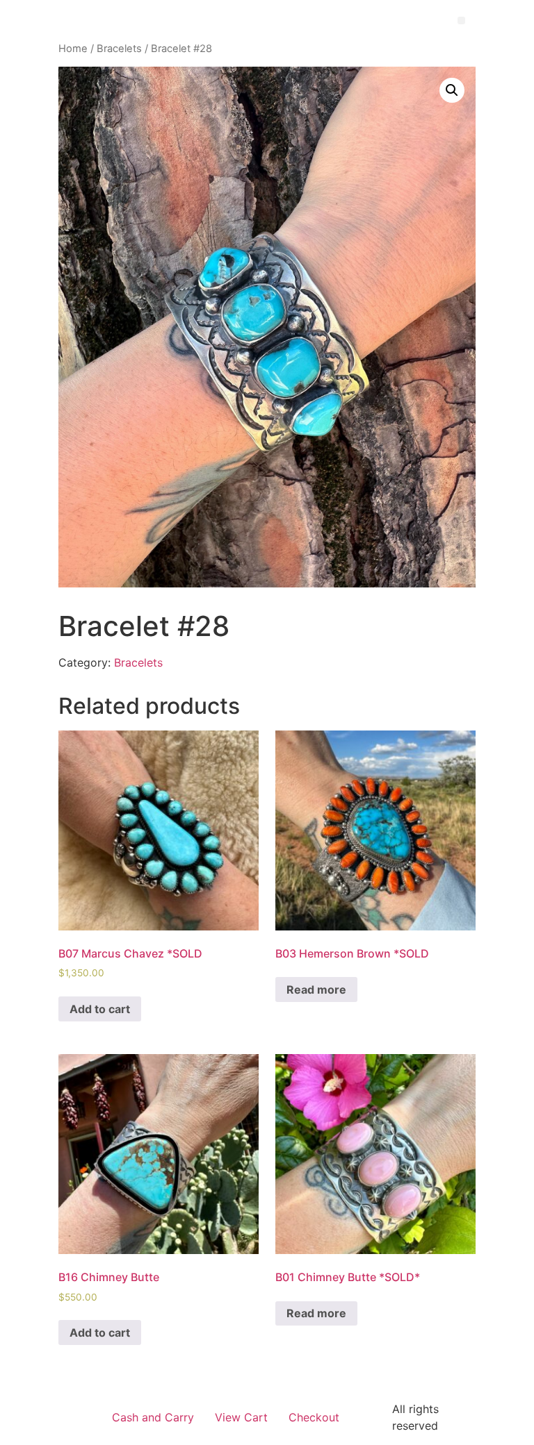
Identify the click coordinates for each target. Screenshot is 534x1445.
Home (73, 48)
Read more (316, 989)
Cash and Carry (153, 1417)
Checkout (314, 1417)
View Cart (241, 1417)
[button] (461, 20)
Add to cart (100, 1009)
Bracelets (119, 48)
